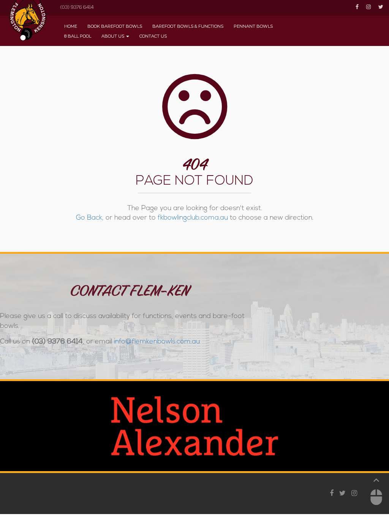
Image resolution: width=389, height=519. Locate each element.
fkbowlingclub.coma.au (193, 218)
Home (70, 26)
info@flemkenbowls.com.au (157, 342)
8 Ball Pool (77, 36)
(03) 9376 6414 (77, 7)
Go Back (89, 218)
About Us (112, 36)
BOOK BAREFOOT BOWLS (114, 26)
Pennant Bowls (253, 26)
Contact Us (153, 36)
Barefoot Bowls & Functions (187, 26)
